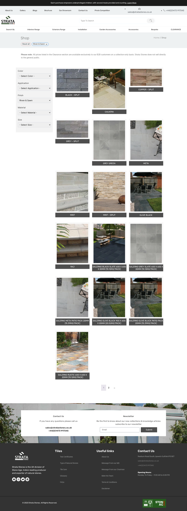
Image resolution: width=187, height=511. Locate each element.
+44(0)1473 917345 (58, 431)
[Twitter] (23, 479)
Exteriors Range (58, 29)
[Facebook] (14, 479)
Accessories (133, 29)
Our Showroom (65, 10)
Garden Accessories (107, 29)
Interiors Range (33, 29)
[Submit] (151, 20)
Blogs (35, 10)
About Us (9, 10)
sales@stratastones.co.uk (148, 461)
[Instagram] (18, 479)
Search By (10, 29)
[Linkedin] (27, 479)
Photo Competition (102, 10)
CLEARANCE (176, 29)
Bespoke (154, 29)
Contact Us (83, 10)
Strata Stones (34, 503)
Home (156, 37)
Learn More (131, 3)
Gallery (23, 10)
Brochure (48, 10)
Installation (82, 29)
